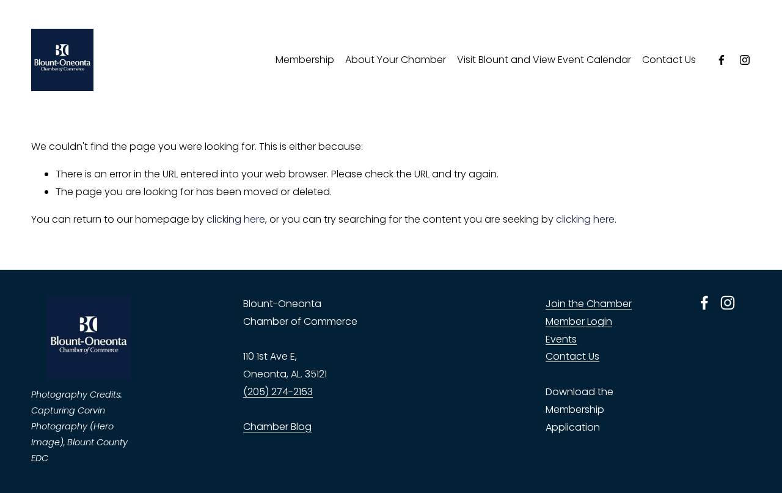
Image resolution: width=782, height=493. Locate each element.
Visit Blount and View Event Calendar (544, 60)
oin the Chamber (591, 304)
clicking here (235, 219)
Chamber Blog (277, 427)
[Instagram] (745, 60)
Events (561, 339)
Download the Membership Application (579, 409)
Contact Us (669, 60)
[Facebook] (721, 60)
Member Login (579, 321)
